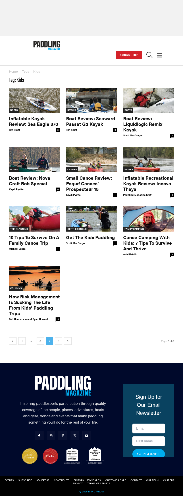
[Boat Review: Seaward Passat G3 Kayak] (91, 100)
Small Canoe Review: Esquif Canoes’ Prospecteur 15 (89, 183)
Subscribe (129, 54)
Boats (14, 110)
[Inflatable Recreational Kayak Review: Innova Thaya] (148, 159)
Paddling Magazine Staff (137, 194)
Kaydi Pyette (16, 189)
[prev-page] (13, 341)
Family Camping (134, 228)
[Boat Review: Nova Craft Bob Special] (34, 159)
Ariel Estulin (130, 254)
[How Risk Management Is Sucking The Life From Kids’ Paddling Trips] (34, 278)
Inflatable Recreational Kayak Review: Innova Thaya (148, 183)
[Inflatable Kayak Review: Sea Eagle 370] (34, 100)
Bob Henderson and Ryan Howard (28, 319)
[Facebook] (39, 435)
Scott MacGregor (133, 135)
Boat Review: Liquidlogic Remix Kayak (142, 124)
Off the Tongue (77, 228)
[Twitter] (75, 435)
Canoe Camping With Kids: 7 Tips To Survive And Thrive (147, 243)
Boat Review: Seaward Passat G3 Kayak (90, 121)
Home (13, 71)
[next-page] (68, 341)
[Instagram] (51, 435)
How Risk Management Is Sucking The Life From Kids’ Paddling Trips (34, 305)
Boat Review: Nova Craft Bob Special (29, 180)
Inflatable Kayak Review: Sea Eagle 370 (33, 121)
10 (58, 319)
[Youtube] (86, 435)
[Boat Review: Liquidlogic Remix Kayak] (148, 100)
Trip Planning (19, 228)
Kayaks (71, 110)
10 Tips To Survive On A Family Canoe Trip (34, 240)
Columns (16, 288)
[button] (149, 56)
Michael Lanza (17, 248)
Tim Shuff (14, 129)
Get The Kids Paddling (90, 237)
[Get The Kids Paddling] (91, 219)
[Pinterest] (62, 435)
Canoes (72, 169)
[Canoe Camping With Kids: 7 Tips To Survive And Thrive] (148, 219)
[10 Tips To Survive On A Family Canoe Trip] (34, 219)
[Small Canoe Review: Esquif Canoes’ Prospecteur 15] (91, 159)
